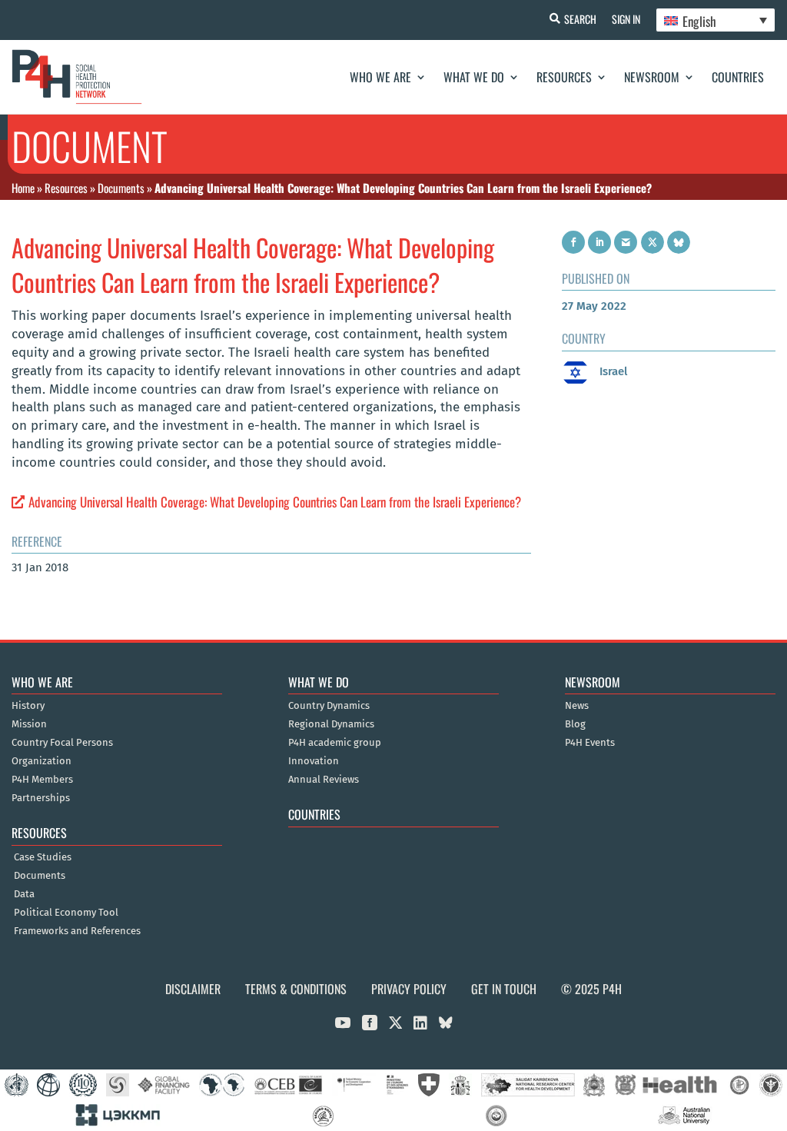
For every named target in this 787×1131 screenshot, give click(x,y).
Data (24, 894)
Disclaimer (193, 989)
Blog (575, 724)
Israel (611, 371)
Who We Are (380, 77)
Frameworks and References (77, 931)
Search (580, 19)
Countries (738, 77)
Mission (29, 724)
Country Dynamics (329, 705)
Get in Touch (503, 989)
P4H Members (42, 779)
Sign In (626, 19)
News (577, 705)
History (28, 705)
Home (23, 187)
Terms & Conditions (296, 989)
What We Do (473, 77)
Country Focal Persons (62, 742)
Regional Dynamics (331, 724)
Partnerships (41, 798)
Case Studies (42, 857)
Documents (121, 187)
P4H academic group (334, 742)
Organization (41, 761)
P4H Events (590, 742)
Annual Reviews (323, 779)
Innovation (313, 761)
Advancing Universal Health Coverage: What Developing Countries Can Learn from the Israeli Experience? (274, 501)
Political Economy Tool (66, 912)
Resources (564, 77)
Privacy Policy (409, 989)
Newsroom (651, 77)
